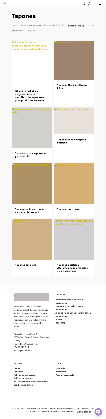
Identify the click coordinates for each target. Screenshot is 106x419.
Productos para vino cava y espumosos (69, 301)
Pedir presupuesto (64, 375)
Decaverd (60, 323)
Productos (60, 372)
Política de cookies (23, 378)
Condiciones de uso (23, 385)
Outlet (58, 319)
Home (14, 25)
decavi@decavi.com (23, 350)
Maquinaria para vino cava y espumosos (69, 308)
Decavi (17, 368)
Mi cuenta (60, 368)
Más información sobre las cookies (31, 382)
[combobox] (80, 26)
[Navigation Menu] (100, 3)
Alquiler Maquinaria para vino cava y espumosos (73, 314)
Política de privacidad (24, 375)
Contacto (18, 372)
